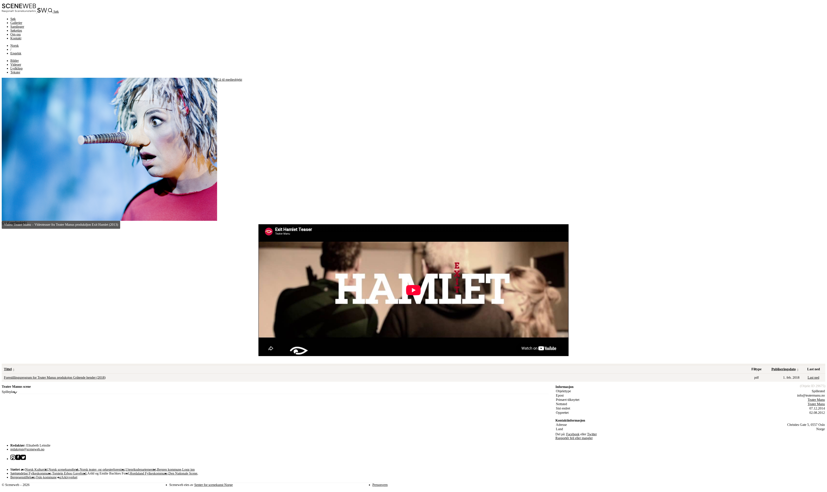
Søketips (16, 30)
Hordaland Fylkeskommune (149, 473)
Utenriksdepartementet (141, 469)
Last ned (813, 377)
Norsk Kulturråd (36, 469)
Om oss (15, 34)
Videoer (15, 64)
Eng (15, 53)
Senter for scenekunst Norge (213, 485)
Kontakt (15, 38)
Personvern (380, 485)
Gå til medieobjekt (229, 79)
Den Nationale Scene (182, 473)
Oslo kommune (46, 477)
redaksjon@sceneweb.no (27, 449)
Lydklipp (16, 68)
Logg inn (188, 469)
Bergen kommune (169, 469)
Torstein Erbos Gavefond (69, 473)
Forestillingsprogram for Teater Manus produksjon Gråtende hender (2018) (55, 377)
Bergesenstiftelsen (22, 477)
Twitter (592, 434)
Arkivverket (69, 477)
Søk (13, 19)
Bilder (14, 60)
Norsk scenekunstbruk (63, 469)
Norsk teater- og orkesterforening (102, 469)
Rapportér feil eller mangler (574, 438)
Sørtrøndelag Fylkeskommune (30, 473)
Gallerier (16, 23)
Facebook (573, 434)
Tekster (15, 72)
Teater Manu (816, 400)
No (14, 45)
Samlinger (17, 26)
